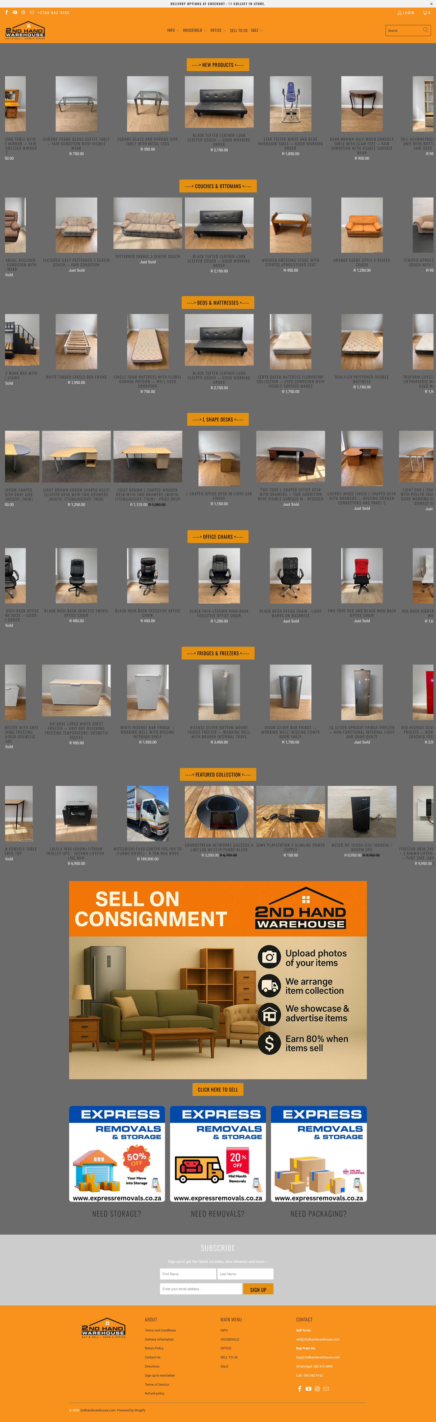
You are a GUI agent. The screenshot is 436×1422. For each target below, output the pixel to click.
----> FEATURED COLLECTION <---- (218, 774)
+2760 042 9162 (54, 12)
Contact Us (152, 1357)
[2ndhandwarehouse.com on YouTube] (14, 12)
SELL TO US (229, 1357)
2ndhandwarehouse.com (98, 1410)
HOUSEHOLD (230, 1339)
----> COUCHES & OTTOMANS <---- (218, 185)
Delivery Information (159, 1339)
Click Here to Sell (218, 1089)
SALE (224, 1366)
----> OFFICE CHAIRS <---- (218, 536)
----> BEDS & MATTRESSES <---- (218, 302)
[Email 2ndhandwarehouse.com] (31, 12)
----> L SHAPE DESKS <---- (218, 419)
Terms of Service (157, 1384)
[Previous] (15, 118)
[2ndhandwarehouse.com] (25, 30)
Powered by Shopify (131, 1410)
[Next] (423, 118)
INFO (224, 1330)
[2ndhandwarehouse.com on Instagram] (23, 12)
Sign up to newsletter (160, 1375)
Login (409, 12)
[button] (173, 30)
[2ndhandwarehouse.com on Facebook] (6, 12)
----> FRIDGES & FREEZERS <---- (218, 653)
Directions (152, 1366)
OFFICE (226, 1348)
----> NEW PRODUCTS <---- (218, 64)
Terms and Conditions (160, 1330)
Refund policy (154, 1393)
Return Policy (154, 1348)
